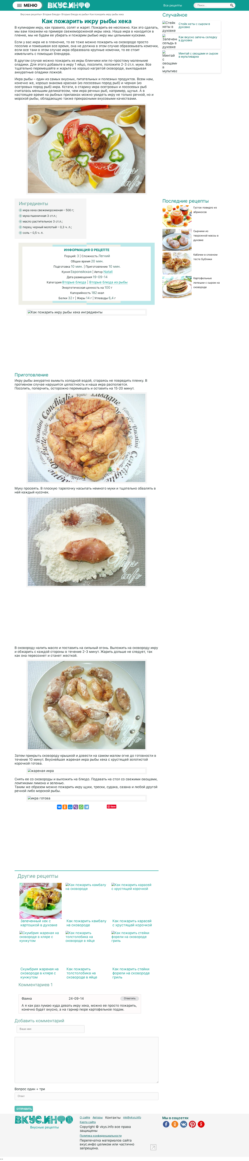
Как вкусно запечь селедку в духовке (198, 38)
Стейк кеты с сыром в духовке (194, 25)
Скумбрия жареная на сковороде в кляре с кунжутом (39, 973)
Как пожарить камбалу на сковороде (86, 923)
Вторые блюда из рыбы (108, 282)
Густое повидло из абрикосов (205, 210)
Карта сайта (88, 1122)
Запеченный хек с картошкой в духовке (38, 923)
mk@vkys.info (132, 1117)
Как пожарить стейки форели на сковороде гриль (131, 973)
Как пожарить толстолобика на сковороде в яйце (82, 973)
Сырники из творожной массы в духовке (205, 235)
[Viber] (75, 807)
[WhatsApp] (81, 807)
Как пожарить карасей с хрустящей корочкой (132, 923)
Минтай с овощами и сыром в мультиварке (198, 55)
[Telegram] (86, 807)
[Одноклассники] (64, 807)
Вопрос (30, 1089)
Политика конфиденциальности (101, 1135)
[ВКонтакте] (59, 807)
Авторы (98, 1117)
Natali (108, 272)
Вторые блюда (74, 282)
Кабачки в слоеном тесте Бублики (205, 257)
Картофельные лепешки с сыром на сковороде (206, 283)
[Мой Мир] (70, 807)
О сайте (85, 1117)
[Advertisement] (87, 345)
